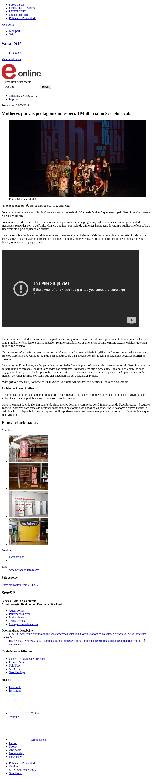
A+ (37, 95)
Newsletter (15, 756)
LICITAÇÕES (18, 11)
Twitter (35, 713)
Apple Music (38, 739)
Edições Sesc (17, 662)
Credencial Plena (19, 14)
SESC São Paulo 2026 (22, 769)
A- (32, 95)
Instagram (15, 690)
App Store (15, 749)
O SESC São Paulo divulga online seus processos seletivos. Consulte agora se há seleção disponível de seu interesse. (78, 633)
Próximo (7, 550)
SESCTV (14, 668)
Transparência (17, 620)
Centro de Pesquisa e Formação (27, 658)
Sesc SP (11, 43)
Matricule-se (16, 617)
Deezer (13, 743)
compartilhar (16, 556)
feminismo (33, 570)
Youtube (14, 716)
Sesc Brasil (15, 773)
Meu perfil (15, 31)
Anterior (6, 430)
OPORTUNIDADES (22, 8)
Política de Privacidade (22, 18)
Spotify (13, 746)
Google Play (16, 753)
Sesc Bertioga (17, 672)
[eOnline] (21, 78)
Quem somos (17, 610)
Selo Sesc (14, 665)
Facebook (15, 687)
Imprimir (14, 99)
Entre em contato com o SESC (20, 584)
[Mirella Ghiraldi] (28, 461)
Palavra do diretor (19, 614)
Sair (11, 34)
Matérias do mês (11, 59)
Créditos (14, 766)
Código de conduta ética (23, 624)
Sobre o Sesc (16, 4)
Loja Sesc (15, 52)
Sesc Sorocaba (17, 570)
